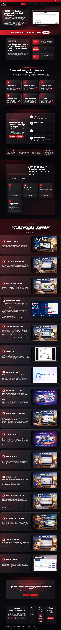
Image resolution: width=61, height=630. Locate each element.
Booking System (32, 612)
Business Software (40, 621)
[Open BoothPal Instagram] (2, 304)
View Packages (34, 594)
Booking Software (40, 616)
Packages (32, 610)
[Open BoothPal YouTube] (2, 306)
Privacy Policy (40, 611)
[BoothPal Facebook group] (2, 1)
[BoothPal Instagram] (3, 1)
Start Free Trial (46, 32)
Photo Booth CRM (40, 618)
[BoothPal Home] (4, 4)
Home (32, 609)
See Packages (20, 136)
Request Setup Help (40, 610)
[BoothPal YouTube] (5, 1)
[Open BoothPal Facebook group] (2, 301)
